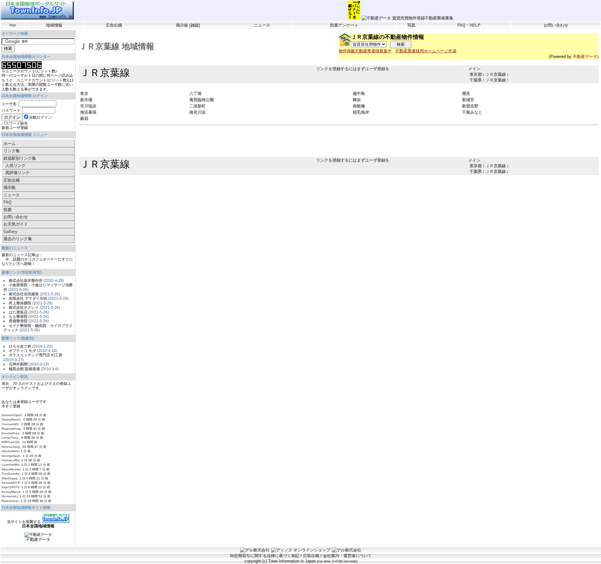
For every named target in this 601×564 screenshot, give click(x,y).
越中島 (359, 93)
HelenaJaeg (11, 446)
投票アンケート (344, 25)
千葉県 (476, 80)
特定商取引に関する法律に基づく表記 (264, 555)
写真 (411, 25)
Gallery (10, 231)
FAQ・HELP (468, 25)
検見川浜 (197, 112)
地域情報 (54, 25)
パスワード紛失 (15, 123)
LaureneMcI (10, 464)
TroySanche (11, 473)
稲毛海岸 (361, 112)
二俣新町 (197, 106)
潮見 (466, 93)
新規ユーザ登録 (15, 128)
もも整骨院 (18, 316)
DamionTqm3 (12, 415)
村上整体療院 (20, 303)
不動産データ (585, 56)
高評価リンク (17, 172)
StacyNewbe (11, 469)
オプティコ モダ (22, 351)
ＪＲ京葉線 (495, 74)
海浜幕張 (88, 112)
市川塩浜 (88, 106)
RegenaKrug (11, 428)
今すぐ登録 (11, 406)
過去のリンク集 (17, 238)
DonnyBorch (11, 419)
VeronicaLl (10, 496)
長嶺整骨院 (18, 321)
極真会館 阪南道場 (24, 369)
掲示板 (182, 25)
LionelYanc (10, 437)
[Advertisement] (338, 142)
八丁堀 (195, 93)
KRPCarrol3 (10, 442)
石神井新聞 (18, 364)
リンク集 (11, 150)
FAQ (7, 202)
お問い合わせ (556, 25)
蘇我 (84, 118)
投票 (7, 209)
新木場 (86, 99)
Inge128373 (10, 487)
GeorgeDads (11, 456)
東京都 (476, 74)
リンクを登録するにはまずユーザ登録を (352, 68)
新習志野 (470, 106)
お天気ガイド (15, 224)
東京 (84, 93)
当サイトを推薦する (24, 522)
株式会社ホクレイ (24, 307)
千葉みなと (472, 112)
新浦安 (468, 99)
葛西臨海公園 (201, 99)
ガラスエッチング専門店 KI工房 (35, 355)
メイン (474, 68)
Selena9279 (11, 482)
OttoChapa (10, 478)
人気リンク (15, 165)
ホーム (9, 143)
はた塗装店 (18, 312)
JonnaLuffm (10, 460)
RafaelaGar (10, 501)
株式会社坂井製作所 (26, 280)
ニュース (262, 25)
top (12, 25)
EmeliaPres (10, 433)
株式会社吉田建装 (24, 294)
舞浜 (357, 99)
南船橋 (359, 106)
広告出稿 (114, 25)
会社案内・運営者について (347, 555)
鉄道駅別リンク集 (19, 158)
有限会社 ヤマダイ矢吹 (28, 298)
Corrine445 (10, 424)
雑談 (195, 25)
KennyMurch (11, 492)
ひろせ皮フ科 (20, 346)
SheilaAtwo (10, 451)
